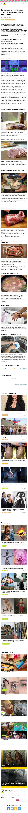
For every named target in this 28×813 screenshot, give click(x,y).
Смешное (5, 463)
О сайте (2, 797)
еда (7, 7)
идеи (4, 735)
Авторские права (15, 795)
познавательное (10, 19)
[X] (20, 368)
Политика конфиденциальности (11, 791)
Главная (2, 7)
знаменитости (6, 512)
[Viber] (22, 368)
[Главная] (4, 3)
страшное (5, 488)
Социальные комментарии (20, 384)
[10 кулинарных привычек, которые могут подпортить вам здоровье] (14, 44)
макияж (5, 690)
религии (5, 570)
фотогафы (5, 594)
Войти (13, 797)
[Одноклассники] (14, 368)
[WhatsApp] (24, 368)
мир (4, 712)
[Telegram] (26, 368)
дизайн (5, 667)
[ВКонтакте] (5, 368)
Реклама (3, 795)
